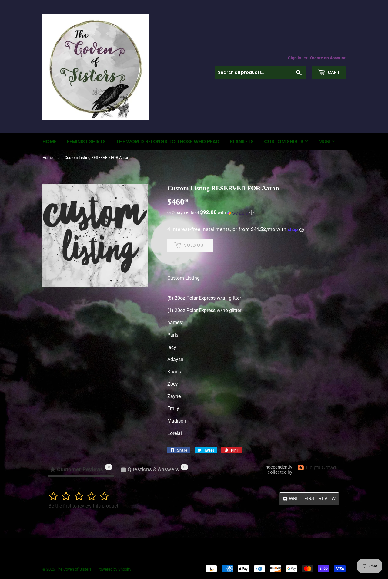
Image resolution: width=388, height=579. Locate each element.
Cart (333, 72)
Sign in (294, 57)
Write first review (312, 499)
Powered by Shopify (114, 569)
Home (49, 141)
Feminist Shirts (86, 141)
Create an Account (328, 57)
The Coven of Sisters (74, 569)
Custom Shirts (284, 141)
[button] (256, 212)
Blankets (242, 141)
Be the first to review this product (83, 506)
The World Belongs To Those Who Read (167, 141)
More (325, 141)
